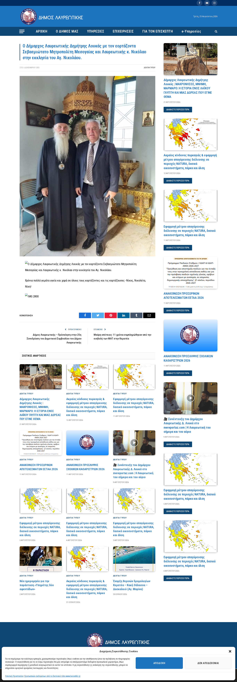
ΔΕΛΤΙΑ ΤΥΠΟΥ (149, 67)
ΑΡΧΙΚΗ (41, 31)
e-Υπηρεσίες (191, 31)
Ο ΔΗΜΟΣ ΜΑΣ (67, 31)
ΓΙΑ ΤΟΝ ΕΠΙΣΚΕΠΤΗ (157, 31)
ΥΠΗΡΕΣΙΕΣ (95, 31)
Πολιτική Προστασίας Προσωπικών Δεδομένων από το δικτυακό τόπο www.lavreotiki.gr (43, 676)
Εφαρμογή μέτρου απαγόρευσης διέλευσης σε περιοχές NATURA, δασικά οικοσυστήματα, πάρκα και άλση (133, 405)
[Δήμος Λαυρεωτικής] (52, 16)
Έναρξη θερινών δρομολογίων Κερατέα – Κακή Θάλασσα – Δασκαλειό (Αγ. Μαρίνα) (131, 585)
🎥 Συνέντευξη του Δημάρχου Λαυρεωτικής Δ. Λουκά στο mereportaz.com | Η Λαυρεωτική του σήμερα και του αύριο (133, 471)
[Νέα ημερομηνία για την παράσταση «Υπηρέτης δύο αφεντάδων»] (41, 558)
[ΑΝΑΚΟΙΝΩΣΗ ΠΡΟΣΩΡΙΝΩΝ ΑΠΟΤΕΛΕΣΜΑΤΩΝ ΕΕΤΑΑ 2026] (41, 442)
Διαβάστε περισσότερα (177, 109)
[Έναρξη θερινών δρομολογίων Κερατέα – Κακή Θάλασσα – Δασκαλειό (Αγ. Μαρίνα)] (134, 558)
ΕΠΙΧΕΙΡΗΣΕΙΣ (123, 31)
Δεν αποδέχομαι (208, 663)
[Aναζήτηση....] (215, 31)
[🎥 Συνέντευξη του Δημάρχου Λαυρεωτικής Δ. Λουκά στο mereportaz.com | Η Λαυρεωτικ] (134, 442)
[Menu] (21, 31)
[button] (230, 651)
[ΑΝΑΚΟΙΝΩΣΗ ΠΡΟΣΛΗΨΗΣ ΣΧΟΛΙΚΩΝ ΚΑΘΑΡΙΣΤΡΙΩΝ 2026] (87, 442)
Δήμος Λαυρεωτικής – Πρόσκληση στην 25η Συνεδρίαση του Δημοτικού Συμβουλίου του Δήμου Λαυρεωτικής (54, 338)
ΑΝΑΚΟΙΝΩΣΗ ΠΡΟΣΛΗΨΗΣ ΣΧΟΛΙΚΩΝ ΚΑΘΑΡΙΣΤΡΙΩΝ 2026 (85, 467)
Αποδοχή (159, 663)
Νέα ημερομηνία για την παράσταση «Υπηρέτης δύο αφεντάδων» (37, 585)
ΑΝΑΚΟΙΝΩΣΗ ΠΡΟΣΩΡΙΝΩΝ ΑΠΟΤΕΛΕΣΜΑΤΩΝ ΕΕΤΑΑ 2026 (39, 467)
